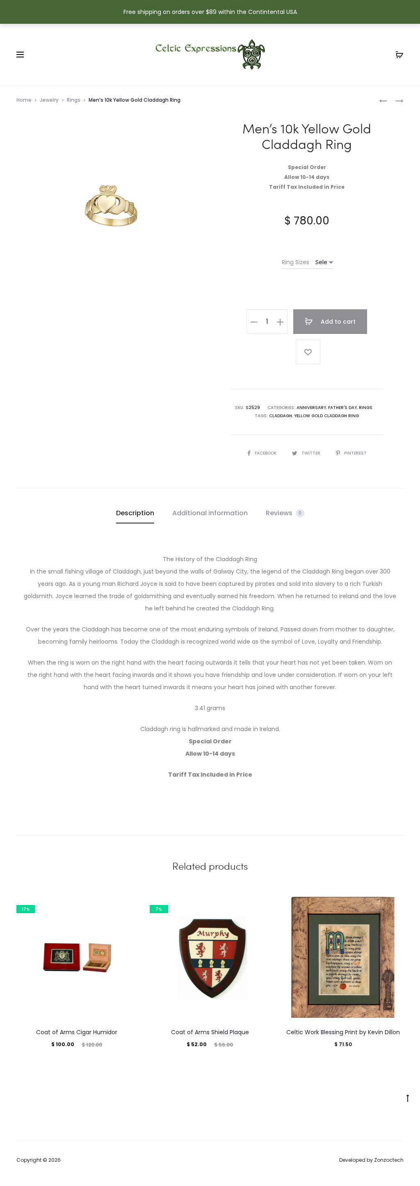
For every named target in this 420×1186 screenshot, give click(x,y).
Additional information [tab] (210, 513)
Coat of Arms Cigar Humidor (76, 1032)
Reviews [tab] (284, 513)
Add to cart (337, 322)
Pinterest (355, 453)
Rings (73, 99)
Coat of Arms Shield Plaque (210, 1032)
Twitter (311, 453)
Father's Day (342, 407)
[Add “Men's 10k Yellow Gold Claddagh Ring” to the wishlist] (308, 352)
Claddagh (280, 416)
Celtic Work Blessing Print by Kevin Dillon (343, 1032)
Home (24, 99)
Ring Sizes (295, 262)
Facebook (266, 453)
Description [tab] (135, 513)
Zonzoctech (389, 1159)
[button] (254, 321)
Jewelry (49, 99)
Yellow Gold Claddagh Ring (326, 416)
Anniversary (311, 407)
